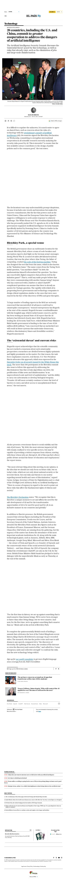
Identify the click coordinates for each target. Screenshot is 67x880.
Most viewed (8, 793)
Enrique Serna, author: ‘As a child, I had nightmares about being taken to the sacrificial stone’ (34, 786)
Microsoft (45, 703)
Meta (40, 703)
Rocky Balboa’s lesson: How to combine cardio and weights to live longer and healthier (27, 810)
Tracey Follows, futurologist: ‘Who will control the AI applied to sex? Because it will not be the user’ (38, 689)
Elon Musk (9, 703)
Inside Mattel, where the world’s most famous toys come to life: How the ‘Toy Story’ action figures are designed (34, 799)
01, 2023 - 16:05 (37, 116)
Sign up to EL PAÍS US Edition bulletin (18, 669)
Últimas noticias (9, 771)
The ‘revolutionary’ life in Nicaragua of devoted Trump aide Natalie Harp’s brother (26, 796)
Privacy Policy (30, 866)
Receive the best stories (12, 834)
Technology (11, 23)
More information (11, 711)
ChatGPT (20, 703)
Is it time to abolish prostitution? (17, 778)
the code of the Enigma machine (37, 262)
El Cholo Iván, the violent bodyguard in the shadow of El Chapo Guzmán (24, 802)
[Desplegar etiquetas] (59, 704)
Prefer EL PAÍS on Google (56, 120)
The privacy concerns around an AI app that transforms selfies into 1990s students (35, 678)
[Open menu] (5, 16)
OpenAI (15, 703)
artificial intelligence (13, 27)
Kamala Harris (34, 703)
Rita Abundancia (21, 692)
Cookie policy (43, 866)
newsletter (8, 830)
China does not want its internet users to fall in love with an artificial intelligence (31, 775)
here (39, 711)
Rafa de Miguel (33, 115)
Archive (38, 830)
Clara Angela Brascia (23, 681)
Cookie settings (36, 866)
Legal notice (23, 866)
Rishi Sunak (27, 703)
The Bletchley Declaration (18, 497)
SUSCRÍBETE (52, 11)
